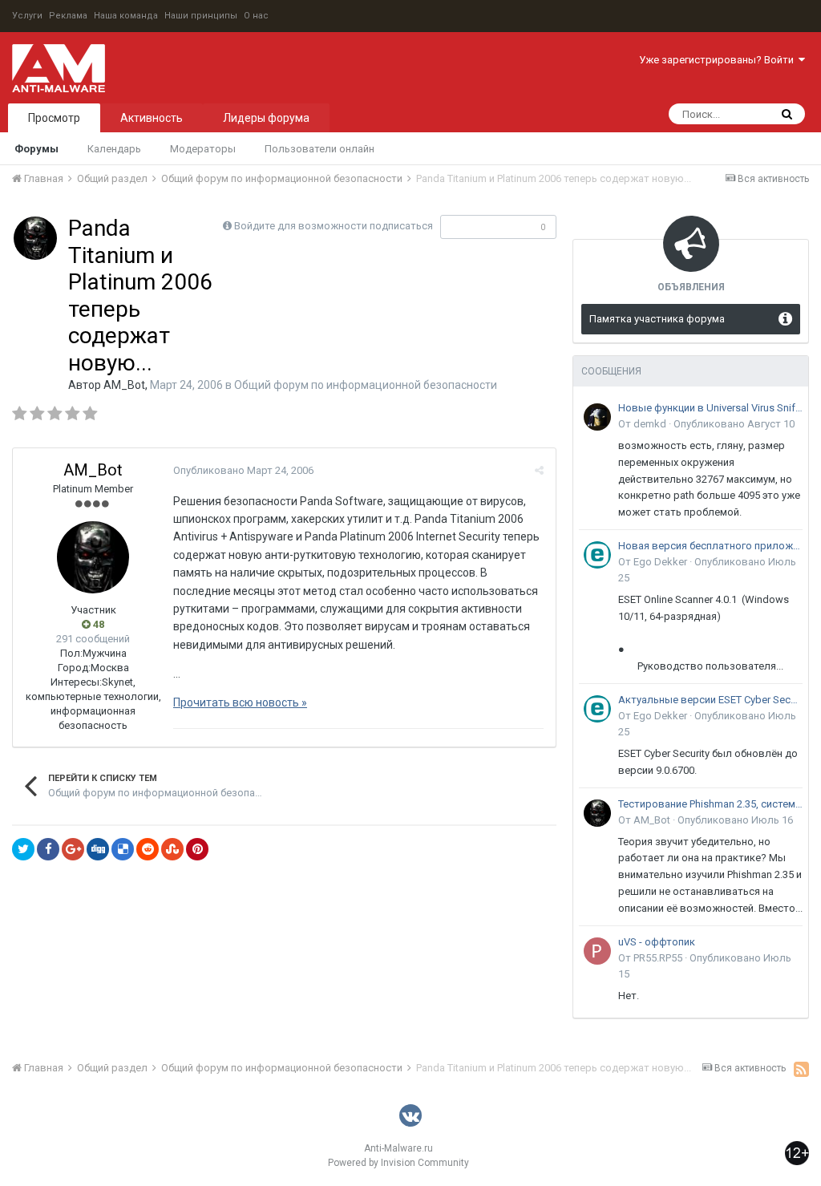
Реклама (68, 15)
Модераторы (203, 149)
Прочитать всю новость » (240, 702)
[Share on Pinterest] (197, 849)
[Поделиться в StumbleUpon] (172, 849)
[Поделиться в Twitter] (23, 849)
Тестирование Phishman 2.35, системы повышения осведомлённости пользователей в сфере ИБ (710, 804)
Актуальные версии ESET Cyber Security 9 (710, 700)
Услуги (27, 15)
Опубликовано (243, 470)
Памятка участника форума (657, 319)
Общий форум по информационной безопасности (365, 384)
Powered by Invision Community (398, 1162)
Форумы (36, 149)
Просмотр (54, 117)
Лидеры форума (266, 117)
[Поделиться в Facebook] (48, 849)
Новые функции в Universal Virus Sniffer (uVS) (710, 408)
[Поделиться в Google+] (73, 849)
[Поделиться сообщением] (539, 470)
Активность (151, 117)
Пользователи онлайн (319, 149)
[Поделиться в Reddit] (147, 849)
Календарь (114, 149)
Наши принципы (200, 15)
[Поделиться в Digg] (98, 849)
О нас (256, 15)
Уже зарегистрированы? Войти (719, 60)
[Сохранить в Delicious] (122, 849)
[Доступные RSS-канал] (801, 1069)
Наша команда (126, 15)
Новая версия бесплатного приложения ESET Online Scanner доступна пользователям (710, 546)
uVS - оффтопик (656, 942)
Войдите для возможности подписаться (333, 226)
